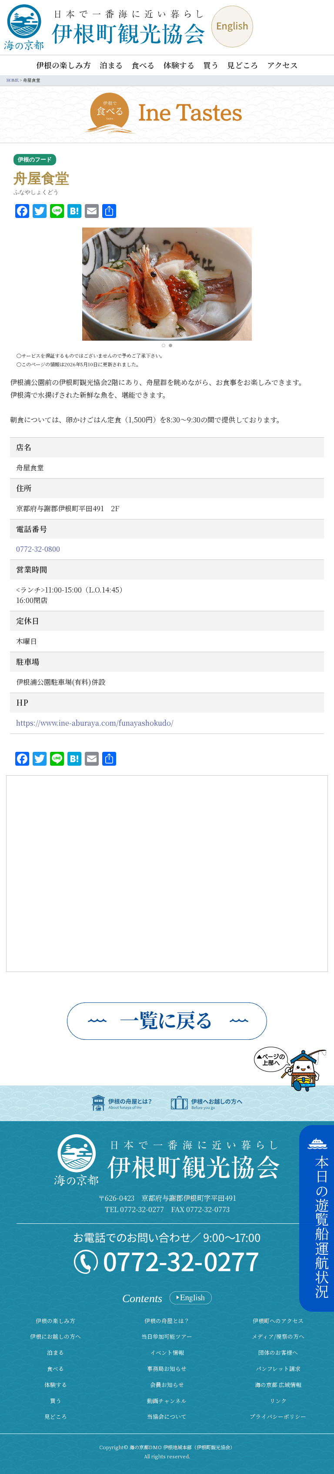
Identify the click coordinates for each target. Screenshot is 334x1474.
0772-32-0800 (38, 549)
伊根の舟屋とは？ (167, 1321)
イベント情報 (167, 1352)
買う (211, 65)
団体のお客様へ (278, 1352)
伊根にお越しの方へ (55, 1336)
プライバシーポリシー (278, 1416)
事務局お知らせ (167, 1368)
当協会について (167, 1416)
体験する (179, 65)
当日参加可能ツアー (166, 1336)
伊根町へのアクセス (278, 1321)
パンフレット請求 (278, 1368)
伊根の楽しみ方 (63, 65)
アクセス (282, 65)
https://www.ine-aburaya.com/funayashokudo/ (95, 723)
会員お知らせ (167, 1384)
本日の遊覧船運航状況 (322, 1227)
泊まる (111, 65)
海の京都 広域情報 (278, 1384)
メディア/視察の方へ (278, 1336)
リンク (278, 1401)
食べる (143, 65)
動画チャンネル (167, 1401)
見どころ (242, 65)
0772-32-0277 (142, 1209)
